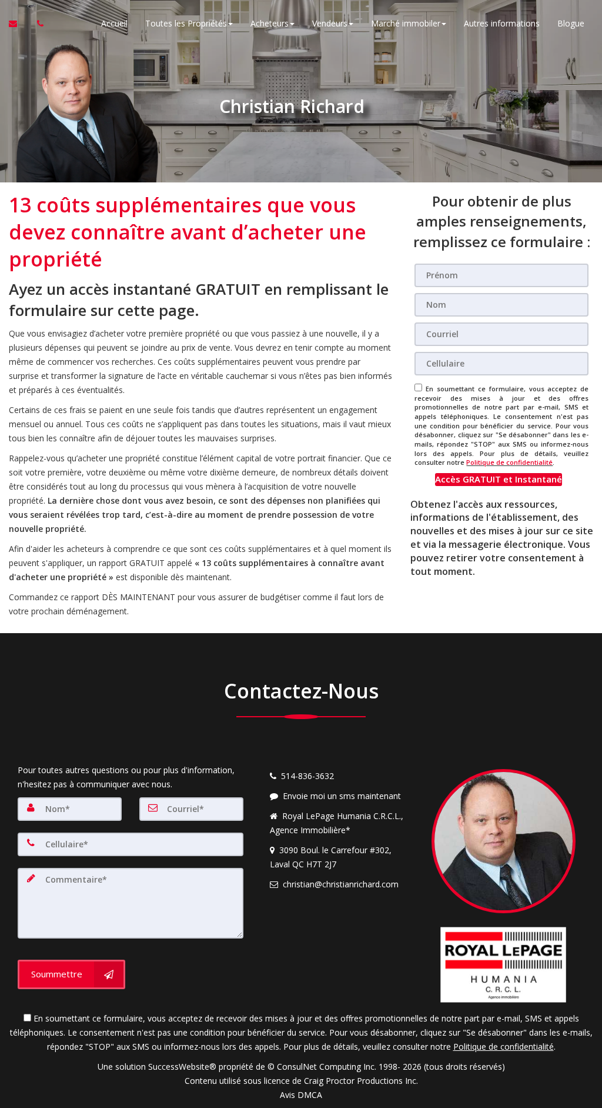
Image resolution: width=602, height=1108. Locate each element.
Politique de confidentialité (509, 462)
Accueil (114, 23)
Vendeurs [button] (329, 23)
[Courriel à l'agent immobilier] (18, 23)
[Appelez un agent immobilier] (37, 23)
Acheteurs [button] (269, 23)
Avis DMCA (301, 1094)
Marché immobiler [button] (405, 23)
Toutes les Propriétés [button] (186, 23)
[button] (498, 479)
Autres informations (502, 23)
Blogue (570, 23)
